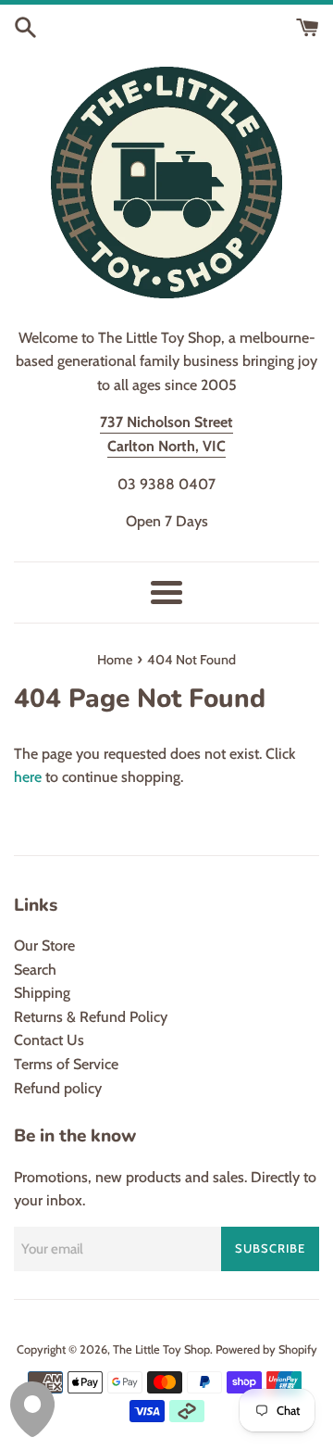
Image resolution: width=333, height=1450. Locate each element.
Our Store (44, 945)
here (28, 777)
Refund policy (58, 1088)
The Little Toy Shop (161, 1349)
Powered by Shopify (266, 1349)
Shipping (42, 993)
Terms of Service (66, 1064)
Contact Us (49, 1040)
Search (35, 969)
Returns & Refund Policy (90, 1017)
